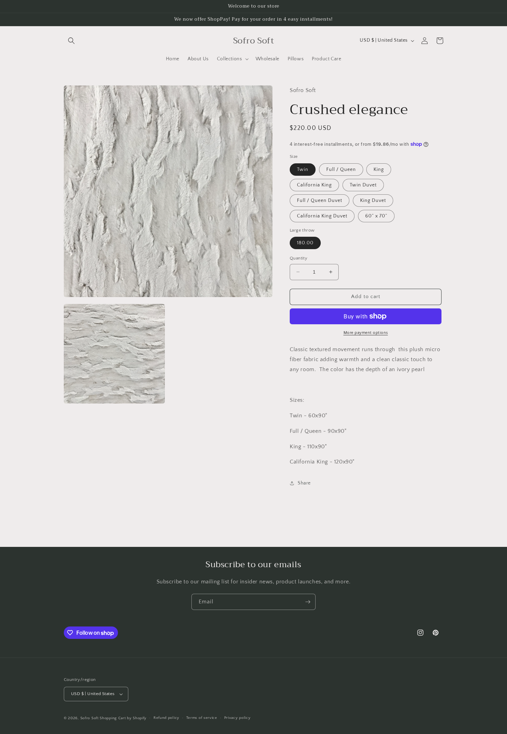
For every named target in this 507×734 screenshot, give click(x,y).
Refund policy (166, 718)
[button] (71, 40)
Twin (302, 169)
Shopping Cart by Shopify (123, 718)
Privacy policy (237, 718)
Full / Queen (341, 169)
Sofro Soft (90, 718)
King (379, 169)
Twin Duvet (363, 185)
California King (314, 185)
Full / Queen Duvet (319, 200)
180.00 (305, 243)
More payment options (366, 332)
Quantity (298, 258)
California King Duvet (322, 216)
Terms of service (201, 718)
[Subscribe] (307, 602)
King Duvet (373, 200)
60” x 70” (376, 216)
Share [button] (304, 483)
